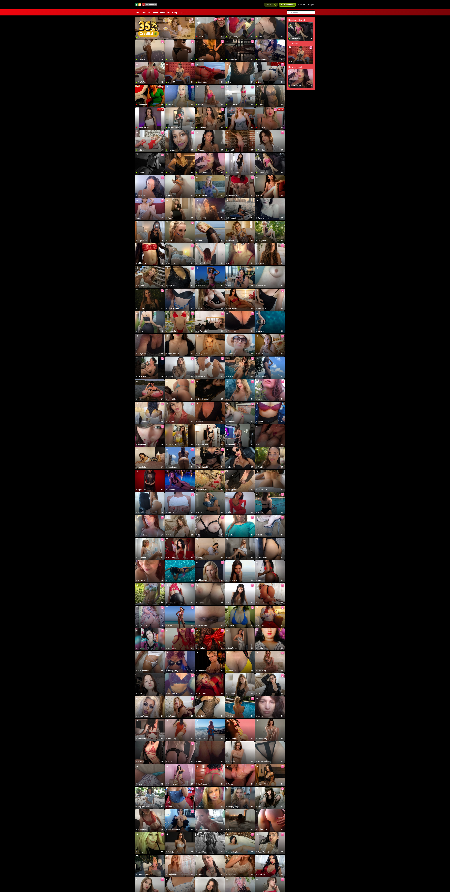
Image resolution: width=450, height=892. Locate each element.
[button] (301, 4)
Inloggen (311, 5)
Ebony (174, 12)
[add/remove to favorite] (197, 18)
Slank (162, 12)
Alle (137, 12)
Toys (181, 12)
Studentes (146, 12)
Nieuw (155, 12)
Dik (168, 12)
